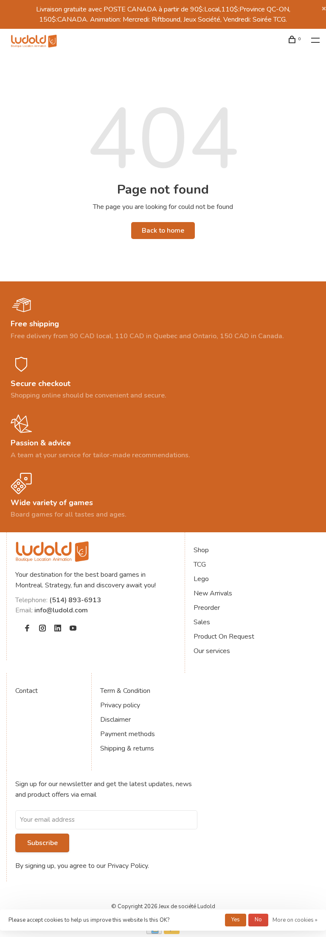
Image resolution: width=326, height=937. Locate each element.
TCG (200, 564)
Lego (201, 579)
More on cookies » (295, 920)
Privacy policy (120, 705)
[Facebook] (27, 629)
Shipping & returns (127, 748)
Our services (212, 651)
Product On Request (224, 636)
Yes (235, 919)
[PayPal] (172, 932)
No (258, 919)
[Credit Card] (154, 932)
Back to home (163, 230)
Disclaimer (115, 719)
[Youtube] (73, 629)
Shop (201, 550)
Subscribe (42, 843)
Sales (202, 622)
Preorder (207, 607)
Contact (26, 690)
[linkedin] (57, 629)
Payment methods (127, 734)
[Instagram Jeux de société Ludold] (42, 629)
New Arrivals (213, 593)
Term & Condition (125, 690)
